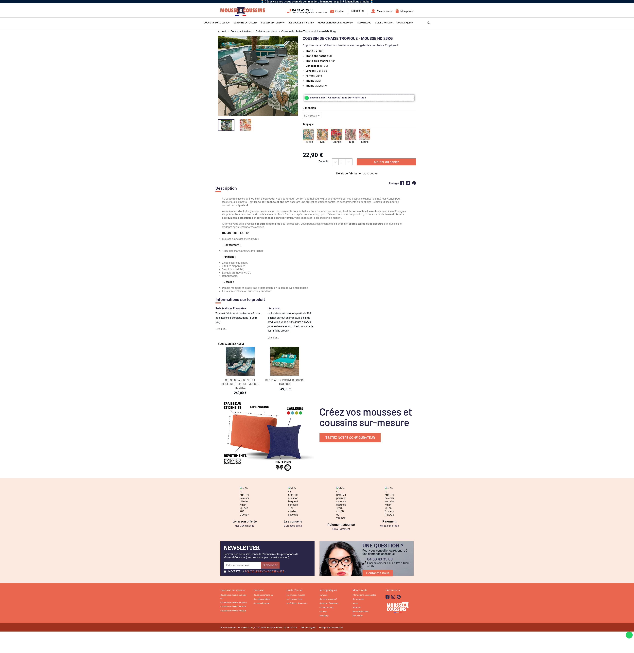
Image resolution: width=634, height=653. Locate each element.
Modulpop (324, 616)
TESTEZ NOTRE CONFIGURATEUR (350, 438)
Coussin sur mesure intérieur (233, 611)
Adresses (356, 607)
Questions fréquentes (328, 603)
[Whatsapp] (629, 635)
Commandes (358, 599)
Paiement (389, 521)
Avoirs (355, 603)
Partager (402, 183)
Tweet (408, 183)
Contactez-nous (377, 573)
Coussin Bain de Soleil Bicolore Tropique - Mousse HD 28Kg (240, 384)
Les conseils (293, 521)
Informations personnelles (364, 595)
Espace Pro (357, 10)
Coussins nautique (261, 599)
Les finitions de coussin (296, 603)
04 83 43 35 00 (303, 10)
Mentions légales (308, 627)
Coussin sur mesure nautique (233, 602)
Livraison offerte (244, 521)
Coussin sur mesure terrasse (233, 606)
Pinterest (414, 183)
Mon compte (359, 590)
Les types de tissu (294, 599)
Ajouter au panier (386, 162)
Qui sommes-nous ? (328, 599)
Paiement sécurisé (341, 525)
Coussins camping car (263, 595)
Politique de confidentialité (331, 627)
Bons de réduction (360, 611)
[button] (359, 108)
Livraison (323, 595)
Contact (339, 11)
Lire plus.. (221, 329)
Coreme (322, 611)
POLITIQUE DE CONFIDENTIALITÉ (264, 571)
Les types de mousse (295, 595)
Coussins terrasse (261, 603)
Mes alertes (357, 616)
